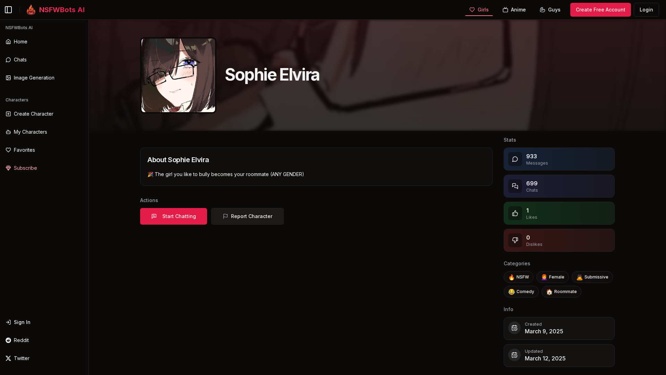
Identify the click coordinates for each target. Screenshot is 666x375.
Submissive (592, 277)
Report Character (251, 216)
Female (552, 277)
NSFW (518, 277)
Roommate (561, 291)
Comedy (521, 291)
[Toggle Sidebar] (88, 197)
